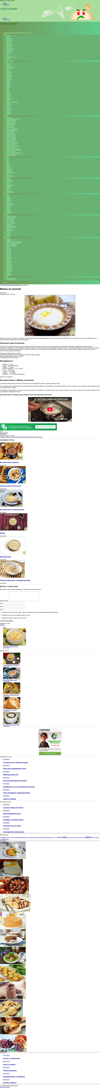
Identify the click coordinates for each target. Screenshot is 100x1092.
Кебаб (8, 92)
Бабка (8, 65)
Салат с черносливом (12, 145)
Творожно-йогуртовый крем (11, 725)
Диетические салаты (12, 130)
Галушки (8, 78)
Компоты (8, 168)
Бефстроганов (10, 66)
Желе (7, 196)
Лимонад (8, 171)
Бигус (8, 69)
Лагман (8, 42)
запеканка (16, 837)
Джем (8, 189)
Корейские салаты (11, 123)
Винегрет (9, 117)
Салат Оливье (10, 141)
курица (43, 837)
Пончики (8, 269)
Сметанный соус (11, 217)
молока (6, 432)
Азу (7, 62)
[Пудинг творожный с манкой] (11, 876)
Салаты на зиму (11, 151)
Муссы (8, 206)
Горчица (8, 229)
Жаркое (8, 85)
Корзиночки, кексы (11, 245)
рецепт (83, 837)
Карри (8, 89)
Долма (8, 82)
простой (80, 837)
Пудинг (8, 209)
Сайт (1, 609)
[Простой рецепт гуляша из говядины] (14, 893)
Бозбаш (8, 35)
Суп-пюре (9, 52)
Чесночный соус (11, 226)
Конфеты (8, 200)
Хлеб (7, 247)
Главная (2, 285)
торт (3, 839)
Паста (8, 106)
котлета (31, 837)
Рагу (7, 114)
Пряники (8, 258)
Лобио (8, 97)
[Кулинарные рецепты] (9, 15)
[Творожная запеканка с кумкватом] (15, 911)
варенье (4, 837)
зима (20, 837)
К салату (8, 236)
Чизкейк (8, 262)
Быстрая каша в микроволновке (12, 509)
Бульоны (8, 38)
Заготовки (6, 178)
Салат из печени (11, 140)
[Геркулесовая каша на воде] (13, 483)
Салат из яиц (10, 133)
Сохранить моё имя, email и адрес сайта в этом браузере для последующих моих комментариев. (30, 612)
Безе (7, 195)
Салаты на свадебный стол (14, 152)
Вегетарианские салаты (13, 119)
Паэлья (8, 107)
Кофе (7, 161)
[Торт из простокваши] (13, 946)
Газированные (10, 172)
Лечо (7, 183)
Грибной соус (10, 230)
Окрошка (8, 45)
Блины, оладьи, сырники (13, 243)
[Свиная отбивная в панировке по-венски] (13, 858)
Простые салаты (11, 138)
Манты (8, 100)
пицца (73, 837)
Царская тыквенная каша (10, 646)
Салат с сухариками (12, 143)
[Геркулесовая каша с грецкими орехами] (12, 577)
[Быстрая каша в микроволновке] (11, 506)
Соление (8, 186)
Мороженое (9, 205)
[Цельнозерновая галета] (11, 678)
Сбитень (8, 165)
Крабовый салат (11, 124)
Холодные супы (10, 57)
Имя (1, 603)
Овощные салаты (11, 134)
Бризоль (8, 73)
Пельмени (9, 109)
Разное (5, 276)
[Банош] (13, 530)
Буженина (9, 75)
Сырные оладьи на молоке (11, 665)
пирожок (69, 837)
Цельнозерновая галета (10, 680)
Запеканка (9, 268)
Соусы (5, 214)
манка (2, 432)
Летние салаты (10, 131)
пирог (64, 837)
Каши (7, 90)
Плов (7, 110)
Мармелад (9, 203)
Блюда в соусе (10, 227)
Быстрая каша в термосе (9, 462)
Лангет (8, 96)
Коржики (8, 240)
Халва (8, 213)
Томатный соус (10, 223)
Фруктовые (9, 169)
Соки (7, 174)
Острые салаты (10, 136)
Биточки (8, 71)
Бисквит (8, 254)
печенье (59, 837)
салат (88, 837)
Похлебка (9, 47)
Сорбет (8, 210)
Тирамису (9, 212)
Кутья (7, 202)
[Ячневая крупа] (13, 553)
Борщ (8, 37)
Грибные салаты (11, 121)
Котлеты (8, 93)
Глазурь (8, 272)
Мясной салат (10, 126)
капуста (24, 837)
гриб (8, 837)
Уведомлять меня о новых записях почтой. (14, 618)
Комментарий (4, 600)
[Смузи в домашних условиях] (13, 998)
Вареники (9, 76)
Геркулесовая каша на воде (10, 486)
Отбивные (9, 104)
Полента (8, 113)
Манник (8, 267)
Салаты (5, 116)
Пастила (8, 207)
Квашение (9, 190)
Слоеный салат (10, 155)
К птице (8, 233)
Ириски (8, 199)
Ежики (8, 83)
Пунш (8, 158)
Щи (7, 59)
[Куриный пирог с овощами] (13, 1033)
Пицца (8, 260)
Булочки (8, 253)
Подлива (8, 112)
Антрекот (9, 64)
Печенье (8, 248)
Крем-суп (9, 41)
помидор (76, 837)
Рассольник (9, 48)
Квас (7, 162)
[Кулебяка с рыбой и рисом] (11, 693)
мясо (53, 837)
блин (1, 837)
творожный (97, 837)
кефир (27, 837)
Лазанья (8, 95)
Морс (7, 164)
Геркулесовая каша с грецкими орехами (15, 580)
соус (92, 837)
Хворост (8, 250)
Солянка (8, 51)
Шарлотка (9, 265)
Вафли (8, 238)
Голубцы (8, 79)
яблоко (7, 839)
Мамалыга (9, 99)
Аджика (8, 188)
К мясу (8, 231)
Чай (7, 159)
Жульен (8, 86)
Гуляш (8, 81)
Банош (2, 533)
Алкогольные (10, 176)
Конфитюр (9, 181)
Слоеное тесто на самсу (10, 710)
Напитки (6, 157)
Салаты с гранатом (11, 154)
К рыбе (8, 234)
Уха (7, 54)
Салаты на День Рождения (14, 150)
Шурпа (8, 58)
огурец (55, 837)
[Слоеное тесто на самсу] (11, 708)
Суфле (8, 275)
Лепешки (8, 257)
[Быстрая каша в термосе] (11, 459)
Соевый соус (10, 219)
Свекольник (9, 50)
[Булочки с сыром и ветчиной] (11, 1016)
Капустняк (9, 40)
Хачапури (9, 261)
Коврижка (9, 274)
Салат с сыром (10, 144)
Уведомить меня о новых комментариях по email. (16, 615)
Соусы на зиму (10, 222)
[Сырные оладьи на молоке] (11, 664)
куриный (38, 837)
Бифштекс (9, 72)
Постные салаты (11, 137)
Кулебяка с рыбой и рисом (10, 695)
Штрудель (9, 264)
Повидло (8, 182)
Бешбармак (9, 68)
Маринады (9, 224)
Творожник (9, 271)
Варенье (8, 179)
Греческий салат (11, 120)
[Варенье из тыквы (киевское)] (13, 1051)
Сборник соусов (11, 216)
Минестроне (9, 44)
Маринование (10, 185)
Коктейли (9, 175)
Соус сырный (10, 220)
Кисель (8, 167)
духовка (11, 837)
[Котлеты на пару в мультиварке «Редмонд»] (13, 963)
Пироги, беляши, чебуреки (13, 241)
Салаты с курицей (11, 128)
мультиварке (48, 837)
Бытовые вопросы (11, 279)
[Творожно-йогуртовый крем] (11, 723)
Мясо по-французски (12, 102)
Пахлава (8, 255)
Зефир (8, 198)
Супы (5, 34)
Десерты (6, 193)
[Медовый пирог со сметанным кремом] (13, 928)
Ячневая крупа (5, 557)
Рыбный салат (10, 127)
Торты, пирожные (11, 244)
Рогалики (9, 251)
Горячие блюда (8, 61)
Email (2, 606)
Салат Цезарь (10, 147)
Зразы (8, 88)
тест (1, 839)
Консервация (10, 192)
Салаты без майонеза (12, 148)
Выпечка (6, 237)
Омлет (8, 103)
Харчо (8, 55)
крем (35, 837)
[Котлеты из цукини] (13, 981)
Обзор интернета (11, 278)
